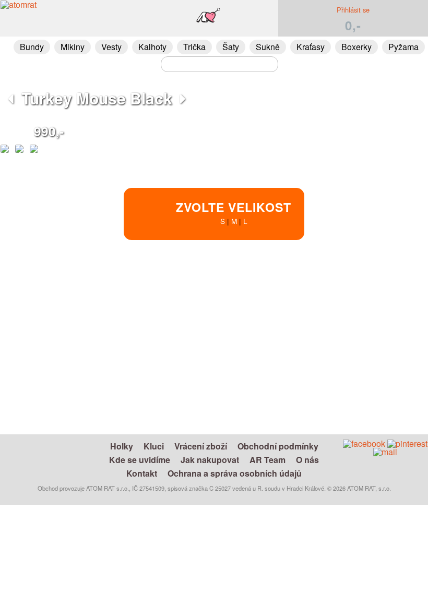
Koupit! (351, 285)
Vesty (111, 47)
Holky (121, 446)
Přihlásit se (353, 10)
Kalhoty (152, 47)
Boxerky (356, 47)
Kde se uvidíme (139, 460)
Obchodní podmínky (277, 446)
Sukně (268, 47)
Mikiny (73, 47)
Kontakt (141, 473)
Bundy (32, 47)
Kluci (154, 446)
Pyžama (403, 47)
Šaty (230, 47)
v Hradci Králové (247, 348)
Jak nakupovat (210, 460)
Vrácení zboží (200, 446)
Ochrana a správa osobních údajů (235, 473)
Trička (194, 47)
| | (233, 212)
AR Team (267, 460)
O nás (307, 460)
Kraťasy (310, 47)
